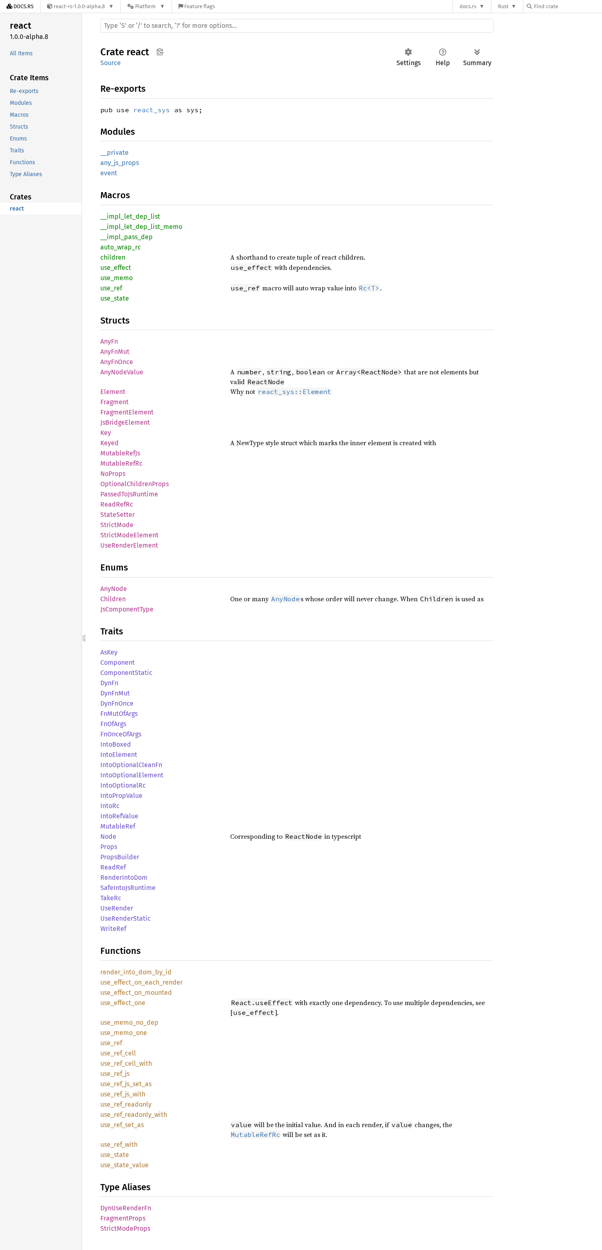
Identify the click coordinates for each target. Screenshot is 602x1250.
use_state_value (124, 1165)
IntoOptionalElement (131, 775)
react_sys (151, 110)
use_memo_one (123, 1033)
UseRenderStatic (125, 918)
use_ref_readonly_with (133, 1115)
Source (110, 63)
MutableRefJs (120, 453)
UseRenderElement (129, 545)
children (112, 257)
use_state (114, 298)
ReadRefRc (116, 504)
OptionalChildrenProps (134, 484)
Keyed (109, 443)
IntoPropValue (121, 795)
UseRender (116, 908)
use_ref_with (119, 1144)
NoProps (112, 474)
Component (117, 662)
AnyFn (109, 341)
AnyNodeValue (121, 372)
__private (114, 152)
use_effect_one (122, 1003)
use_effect (115, 268)
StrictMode (117, 525)
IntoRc (110, 806)
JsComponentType (127, 609)
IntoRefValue (119, 816)
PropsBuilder (119, 857)
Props (108, 847)
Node (108, 836)
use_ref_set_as (122, 1125)
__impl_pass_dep (126, 237)
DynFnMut (115, 693)
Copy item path (160, 52)
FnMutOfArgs (119, 714)
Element (112, 392)
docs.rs (467, 6)
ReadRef (113, 867)
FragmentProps (122, 1218)
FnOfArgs (113, 724)
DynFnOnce (117, 703)
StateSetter (117, 515)
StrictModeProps (125, 1228)
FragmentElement (127, 412)
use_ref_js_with (122, 1094)
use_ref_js (114, 1074)
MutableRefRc (121, 463)
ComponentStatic (126, 673)
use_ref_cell (118, 1053)
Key (105, 433)
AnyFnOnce (116, 362)
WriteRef (113, 929)
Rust (503, 6)
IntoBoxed (115, 744)
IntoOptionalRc (123, 785)
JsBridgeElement (125, 422)
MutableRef (117, 826)
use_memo (116, 278)
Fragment (114, 402)
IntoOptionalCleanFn (131, 765)
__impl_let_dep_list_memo (141, 227)
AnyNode (113, 589)
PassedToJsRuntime (129, 494)
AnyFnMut (114, 352)
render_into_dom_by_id (136, 972)
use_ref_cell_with (126, 1063)
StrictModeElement (129, 535)
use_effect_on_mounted (136, 992)
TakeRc (110, 898)
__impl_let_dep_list (130, 216)
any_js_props (119, 163)
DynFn (109, 683)
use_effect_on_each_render (141, 982)
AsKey (109, 652)
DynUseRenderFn (125, 1208)
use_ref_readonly (126, 1104)
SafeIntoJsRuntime (128, 888)
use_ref (111, 288)
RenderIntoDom (123, 877)
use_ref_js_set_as (126, 1084)
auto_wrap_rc (120, 247)
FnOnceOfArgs (120, 734)
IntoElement (118, 755)
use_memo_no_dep (129, 1022)
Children (113, 599)
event (108, 173)
